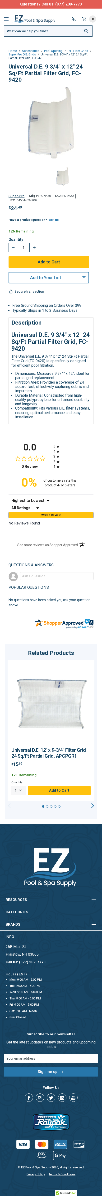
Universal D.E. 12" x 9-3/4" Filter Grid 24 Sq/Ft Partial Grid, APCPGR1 (48, 753)
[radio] (73, 446)
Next (92, 805)
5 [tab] (59, 806)
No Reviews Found (24, 523)
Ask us (54, 220)
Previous (9, 805)
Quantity (16, 239)
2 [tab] (47, 806)
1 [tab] (43, 806)
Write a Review (51, 515)
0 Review (36, 466)
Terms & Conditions (62, 1174)
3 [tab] (51, 806)
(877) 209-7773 (68, 4)
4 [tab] (55, 806)
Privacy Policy (36, 1174)
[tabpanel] (51, 730)
